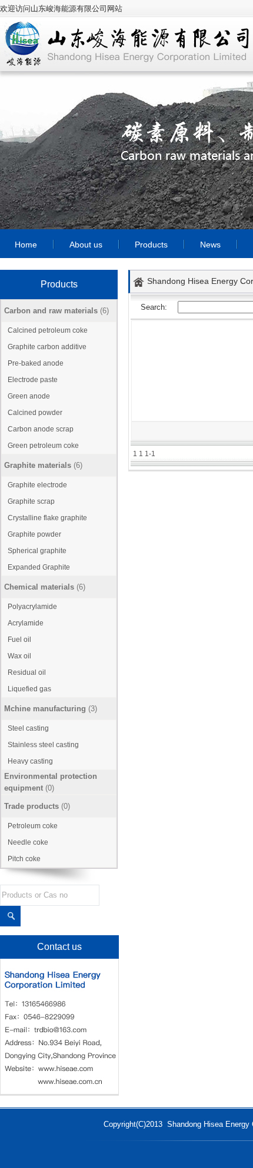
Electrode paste (33, 380)
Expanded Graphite (39, 567)
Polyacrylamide (32, 607)
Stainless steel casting (43, 745)
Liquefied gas (29, 689)
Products (151, 244)
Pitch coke (24, 859)
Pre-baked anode (36, 363)
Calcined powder (35, 413)
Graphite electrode (37, 485)
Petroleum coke (33, 826)
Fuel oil (19, 639)
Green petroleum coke (43, 445)
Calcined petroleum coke (48, 330)
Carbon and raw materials (51, 310)
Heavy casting (30, 761)
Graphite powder (34, 534)
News (210, 244)
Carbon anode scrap (41, 429)
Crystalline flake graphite (47, 518)
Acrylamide (26, 623)
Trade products (31, 806)
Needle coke (28, 842)
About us (85, 244)
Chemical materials (39, 587)
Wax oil (19, 656)
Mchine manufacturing (45, 708)
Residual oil (27, 672)
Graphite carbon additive (47, 347)
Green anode (29, 396)
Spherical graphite (37, 551)
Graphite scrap (31, 501)
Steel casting (28, 728)
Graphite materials (37, 465)
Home (26, 244)
